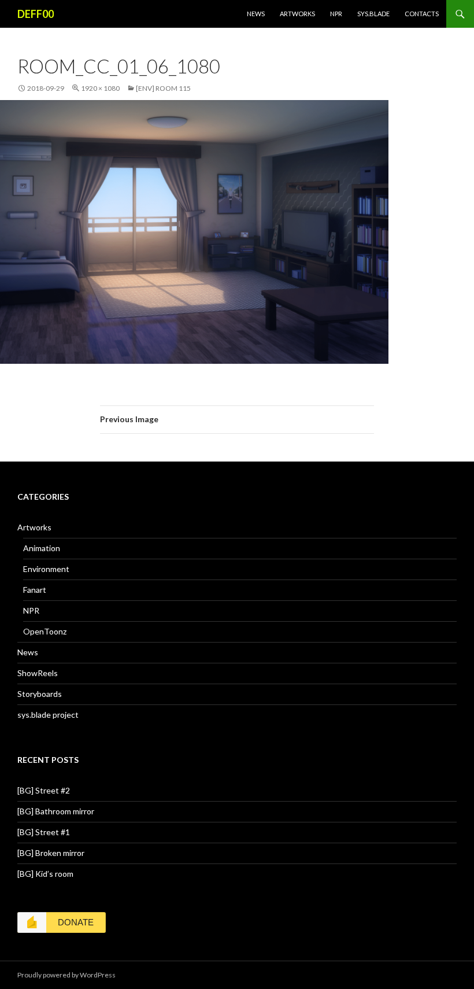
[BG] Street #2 (43, 790)
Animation (41, 548)
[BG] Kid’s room (45, 874)
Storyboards (39, 694)
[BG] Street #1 (43, 832)
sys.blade (373, 13)
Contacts (422, 13)
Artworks (297, 13)
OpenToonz (44, 631)
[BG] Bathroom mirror (55, 811)
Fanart (34, 590)
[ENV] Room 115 (163, 88)
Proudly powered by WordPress (66, 974)
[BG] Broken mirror (50, 853)
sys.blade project (48, 714)
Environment (46, 569)
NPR (336, 13)
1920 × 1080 (100, 88)
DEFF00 (35, 14)
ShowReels (37, 673)
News (256, 13)
